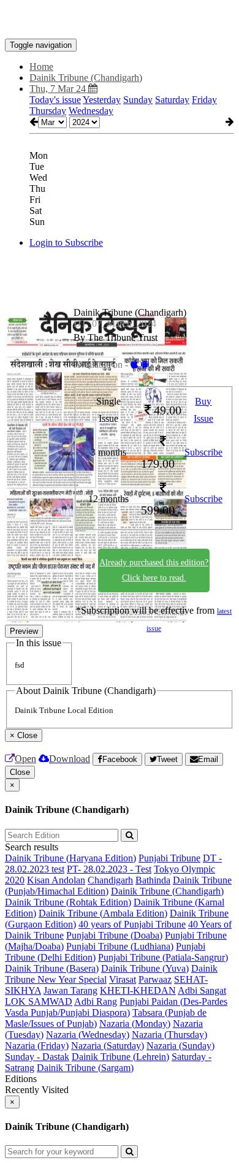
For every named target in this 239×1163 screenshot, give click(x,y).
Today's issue (55, 99)
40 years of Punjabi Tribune (132, 924)
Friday (204, 99)
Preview (24, 631)
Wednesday (91, 110)
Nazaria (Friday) (37, 1045)
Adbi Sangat (202, 990)
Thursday (47, 110)
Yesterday (102, 99)
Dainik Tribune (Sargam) (85, 1067)
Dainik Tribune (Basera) (52, 968)
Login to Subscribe (66, 242)
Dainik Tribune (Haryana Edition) (70, 858)
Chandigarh (110, 880)
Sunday (138, 99)
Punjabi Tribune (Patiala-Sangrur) (163, 957)
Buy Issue (203, 410)
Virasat (122, 979)
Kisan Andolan (56, 880)
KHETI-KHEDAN (138, 990)
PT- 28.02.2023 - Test (109, 869)
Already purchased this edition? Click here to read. (153, 570)
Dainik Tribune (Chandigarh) (167, 891)
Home (41, 66)
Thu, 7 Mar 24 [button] (58, 88)
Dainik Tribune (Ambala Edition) (103, 913)
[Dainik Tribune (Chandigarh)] (119, 20)
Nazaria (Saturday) (107, 1045)
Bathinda (152, 880)
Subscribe (203, 452)
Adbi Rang (95, 1001)
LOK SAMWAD (38, 1001)
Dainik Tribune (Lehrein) (120, 1056)
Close (20, 772)
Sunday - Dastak (37, 1056)
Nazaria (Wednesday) (87, 1034)
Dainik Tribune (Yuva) (145, 968)
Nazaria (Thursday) (169, 1034)
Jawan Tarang (70, 990)
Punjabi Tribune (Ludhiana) (119, 946)
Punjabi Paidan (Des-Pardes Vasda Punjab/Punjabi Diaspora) (116, 1007)
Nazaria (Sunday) (180, 1045)
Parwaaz (155, 979)
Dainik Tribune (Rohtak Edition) (68, 902)
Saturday (172, 99)
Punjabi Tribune (169, 858)
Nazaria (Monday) (134, 1023)
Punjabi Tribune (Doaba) (114, 935)
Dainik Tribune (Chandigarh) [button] (85, 77)
